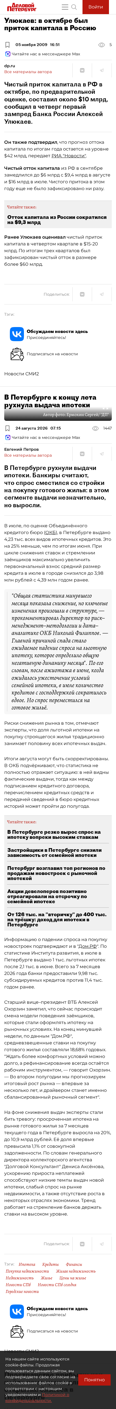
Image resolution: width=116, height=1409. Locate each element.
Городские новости (22, 1291)
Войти (95, 7)
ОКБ (50, 532)
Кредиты (50, 1264)
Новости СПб (18, 1285)
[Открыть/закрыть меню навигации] (65, 7)
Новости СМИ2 (21, 373)
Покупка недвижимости (27, 1271)
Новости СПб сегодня (57, 1285)
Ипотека (27, 1264)
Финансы (74, 1264)
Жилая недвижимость (76, 1271)
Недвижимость (20, 1278)
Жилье (46, 1278)
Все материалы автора (28, 71)
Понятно (94, 1379)
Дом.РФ (88, 946)
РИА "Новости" (69, 155)
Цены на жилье (72, 1278)
